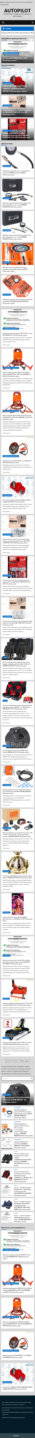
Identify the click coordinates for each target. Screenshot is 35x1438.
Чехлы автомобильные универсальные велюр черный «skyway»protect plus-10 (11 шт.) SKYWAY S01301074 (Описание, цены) (17, 664)
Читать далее (6, 345)
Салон (5, 657)
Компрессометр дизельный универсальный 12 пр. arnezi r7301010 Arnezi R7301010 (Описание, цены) (17, 301)
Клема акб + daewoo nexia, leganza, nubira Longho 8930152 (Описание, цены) (15, 88)
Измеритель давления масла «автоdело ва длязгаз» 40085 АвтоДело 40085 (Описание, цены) (16, 173)
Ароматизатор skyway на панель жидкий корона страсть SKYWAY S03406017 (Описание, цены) (17, 877)
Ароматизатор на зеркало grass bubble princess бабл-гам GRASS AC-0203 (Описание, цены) (17, 919)
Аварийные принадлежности (10, 51)
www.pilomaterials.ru (24, 1073)
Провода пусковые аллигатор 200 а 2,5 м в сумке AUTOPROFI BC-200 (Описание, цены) (17, 334)
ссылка (3, 1069)
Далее (26, 1061)
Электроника (6, 746)
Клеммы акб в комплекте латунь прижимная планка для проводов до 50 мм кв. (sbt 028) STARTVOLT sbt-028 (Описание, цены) (16, 541)
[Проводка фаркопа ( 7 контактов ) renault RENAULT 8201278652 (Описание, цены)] (7, 1144)
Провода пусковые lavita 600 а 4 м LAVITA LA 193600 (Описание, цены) (17, 461)
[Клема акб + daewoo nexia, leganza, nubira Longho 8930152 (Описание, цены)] (17, 487)
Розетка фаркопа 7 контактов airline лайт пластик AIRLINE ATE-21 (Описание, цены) (16, 751)
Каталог (16, 1435)
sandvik (9, 1071)
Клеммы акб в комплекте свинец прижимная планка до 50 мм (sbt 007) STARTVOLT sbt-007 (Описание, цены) (16, 135)
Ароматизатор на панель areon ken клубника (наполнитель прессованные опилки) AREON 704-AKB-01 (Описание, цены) (16, 962)
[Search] (33, 22)
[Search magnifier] (31, 1078)
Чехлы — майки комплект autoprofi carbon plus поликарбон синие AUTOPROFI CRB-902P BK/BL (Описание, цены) (22, 1205)
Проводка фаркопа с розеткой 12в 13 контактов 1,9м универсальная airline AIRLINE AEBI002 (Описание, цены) (17, 791)
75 (22, 1061)
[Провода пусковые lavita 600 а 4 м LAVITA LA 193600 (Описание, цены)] (17, 448)
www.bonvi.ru (14, 1069)
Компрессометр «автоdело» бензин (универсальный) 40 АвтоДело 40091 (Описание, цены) (15, 269)
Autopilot (17, 11)
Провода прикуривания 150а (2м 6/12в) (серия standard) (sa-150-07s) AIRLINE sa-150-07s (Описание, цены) (17, 417)
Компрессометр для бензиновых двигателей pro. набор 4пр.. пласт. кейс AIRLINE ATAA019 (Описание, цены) (17, 237)
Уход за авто (6, 871)
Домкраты (6, 998)
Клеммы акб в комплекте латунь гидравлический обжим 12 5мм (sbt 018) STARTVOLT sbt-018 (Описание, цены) (17, 623)
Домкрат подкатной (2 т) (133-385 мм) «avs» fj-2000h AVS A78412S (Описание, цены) (17, 1043)
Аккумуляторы (7, 83)
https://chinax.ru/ (15, 2)
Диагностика (6, 166)
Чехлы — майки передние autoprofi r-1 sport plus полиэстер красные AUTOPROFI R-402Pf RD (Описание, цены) (22, 1191)
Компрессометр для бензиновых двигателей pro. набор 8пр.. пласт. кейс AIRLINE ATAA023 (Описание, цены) (17, 205)
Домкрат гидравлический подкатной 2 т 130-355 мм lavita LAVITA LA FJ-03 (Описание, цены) (17, 1004)
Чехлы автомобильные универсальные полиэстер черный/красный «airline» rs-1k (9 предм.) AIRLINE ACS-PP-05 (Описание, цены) (17, 707)
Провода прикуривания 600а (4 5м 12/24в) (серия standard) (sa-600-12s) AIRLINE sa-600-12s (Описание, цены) (17, 57)
